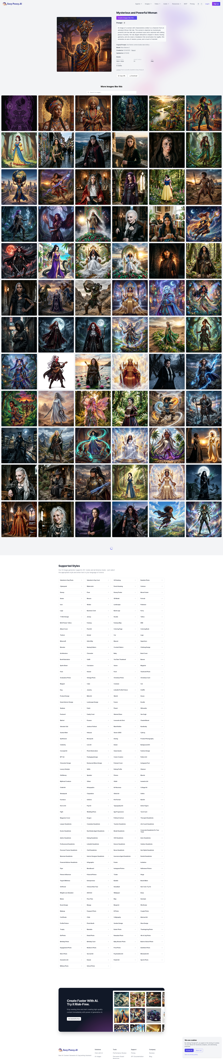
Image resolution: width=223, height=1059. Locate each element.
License (118, 69)
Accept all (189, 1050)
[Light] (201, 4)
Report (134, 50)
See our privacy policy (191, 1054)
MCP (185, 4)
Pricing (192, 4)
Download (134, 76)
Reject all (198, 1050)
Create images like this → (126, 18)
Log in (207, 4)
